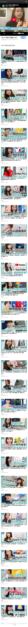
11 (25, 623)
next (14, 624)
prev (3, 623)
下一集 (23, 37)
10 (23, 623)
